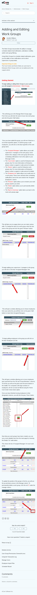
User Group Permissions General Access (13, 553)
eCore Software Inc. (7, 9)
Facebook (3, 518)
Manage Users (6, 560)
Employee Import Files (8, 563)
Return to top (5, 542)
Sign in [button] (31, 3)
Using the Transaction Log (9, 557)
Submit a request (25, 537)
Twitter (5, 518)
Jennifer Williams (11, 38)
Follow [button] (18, 43)
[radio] (14, 528)
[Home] (5, 3)
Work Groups (25, 9)
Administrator (17, 9)
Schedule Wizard (6, 566)
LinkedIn (8, 518)
